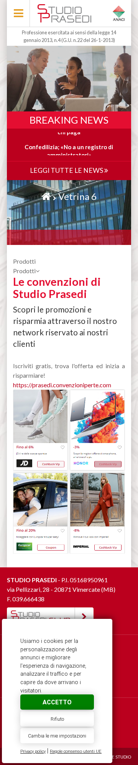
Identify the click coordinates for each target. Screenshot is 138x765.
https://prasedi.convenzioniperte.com (62, 384)
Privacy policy (33, 751)
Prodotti (24, 270)
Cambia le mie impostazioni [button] (57, 736)
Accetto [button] (57, 702)
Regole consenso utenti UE (76, 751)
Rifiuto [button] (57, 719)
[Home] (46, 196)
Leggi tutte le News (67, 170)
